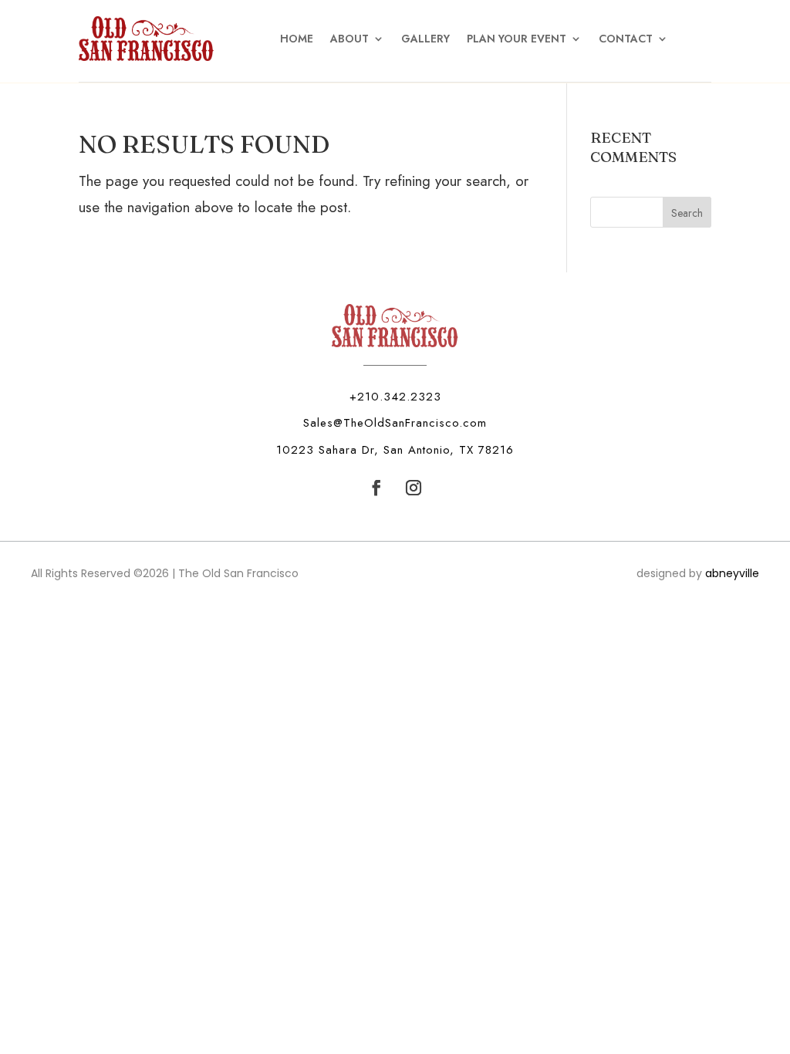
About (349, 38)
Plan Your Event (516, 38)
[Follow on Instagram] (413, 487)
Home (296, 38)
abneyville (732, 573)
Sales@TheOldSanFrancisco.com (395, 422)
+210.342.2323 (395, 396)
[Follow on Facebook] (376, 487)
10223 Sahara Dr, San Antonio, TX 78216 (395, 449)
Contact (626, 38)
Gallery (425, 38)
